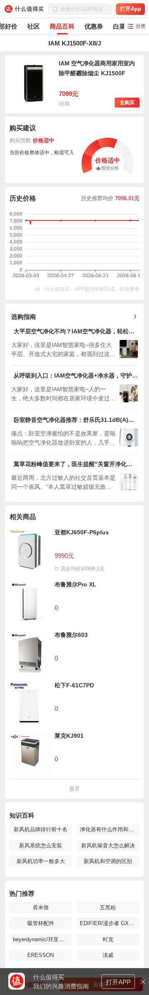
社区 (33, 26)
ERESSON (40, 955)
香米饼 (41, 907)
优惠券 (93, 26)
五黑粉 (108, 907)
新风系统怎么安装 (40, 845)
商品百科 (62, 26)
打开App (130, 9)
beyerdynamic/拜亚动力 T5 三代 (41, 939)
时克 (108, 939)
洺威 (108, 955)
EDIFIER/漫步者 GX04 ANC (108, 923)
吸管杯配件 (40, 923)
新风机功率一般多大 (41, 861)
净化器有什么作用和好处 (108, 829)
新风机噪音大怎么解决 (108, 845)
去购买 (127, 102)
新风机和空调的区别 (108, 861)
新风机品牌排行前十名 (40, 829)
